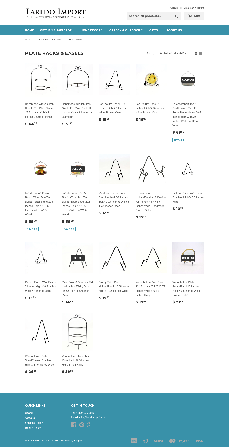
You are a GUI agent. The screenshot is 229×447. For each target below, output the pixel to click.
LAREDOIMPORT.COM (45, 440)
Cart (196, 16)
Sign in (174, 7)
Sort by (151, 53)
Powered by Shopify (71, 440)
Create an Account (194, 7)
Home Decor (91, 30)
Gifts (154, 30)
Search (29, 412)
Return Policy (33, 427)
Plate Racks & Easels (49, 39)
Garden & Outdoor (125, 30)
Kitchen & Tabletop (56, 30)
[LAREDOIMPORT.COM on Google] (89, 426)
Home (29, 30)
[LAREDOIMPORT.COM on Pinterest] (81, 426)
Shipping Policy (34, 422)
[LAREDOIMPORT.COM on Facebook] (74, 426)
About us (174, 30)
